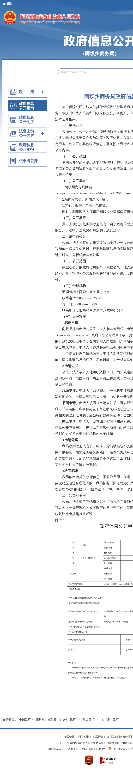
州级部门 (88, 719)
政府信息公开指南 (26, 105)
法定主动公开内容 (26, 133)
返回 (9, 3)
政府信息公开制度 (26, 119)
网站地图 (83, 736)
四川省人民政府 (46, 719)
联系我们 (98, 736)
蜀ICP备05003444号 (93, 749)
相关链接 (69, 736)
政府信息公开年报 (26, 147)
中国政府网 (26, 719)
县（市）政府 (110, 719)
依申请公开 (28, 161)
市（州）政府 (67, 719)
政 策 (26, 92)
